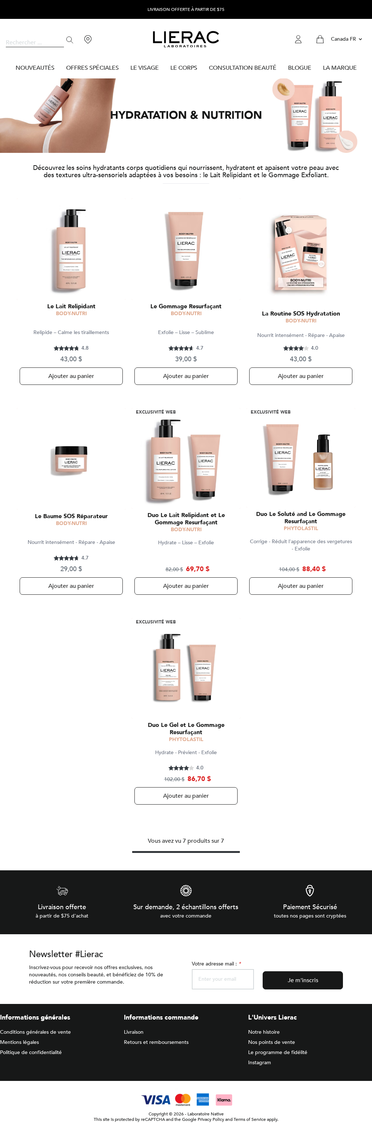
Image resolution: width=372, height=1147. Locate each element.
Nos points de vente (271, 1042)
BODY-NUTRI (71, 313)
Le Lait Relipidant (71, 306)
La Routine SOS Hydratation (301, 313)
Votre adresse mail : (216, 963)
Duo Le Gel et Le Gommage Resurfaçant (186, 728)
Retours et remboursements (156, 1042)
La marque (340, 68)
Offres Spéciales (92, 68)
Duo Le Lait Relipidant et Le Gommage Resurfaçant (186, 519)
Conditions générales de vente (35, 1032)
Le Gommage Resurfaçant (186, 306)
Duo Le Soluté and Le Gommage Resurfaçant (300, 518)
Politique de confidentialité (31, 1052)
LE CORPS (183, 68)
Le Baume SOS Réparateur (71, 516)
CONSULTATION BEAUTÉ (242, 68)
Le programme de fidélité (277, 1052)
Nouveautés (35, 68)
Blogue (299, 68)
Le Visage (144, 68)
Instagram (259, 1062)
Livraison (133, 1032)
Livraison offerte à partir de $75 (186, 9)
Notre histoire (264, 1032)
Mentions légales (19, 1042)
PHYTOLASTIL (301, 528)
